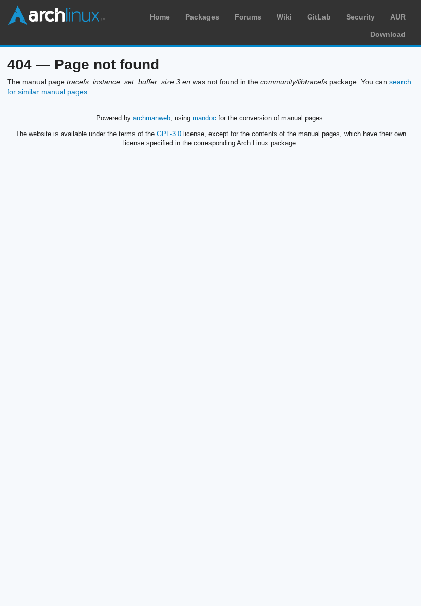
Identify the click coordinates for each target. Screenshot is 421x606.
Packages (202, 17)
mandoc (204, 118)
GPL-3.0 (169, 134)
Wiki (284, 17)
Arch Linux (56, 15)
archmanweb (151, 118)
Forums (248, 17)
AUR (398, 17)
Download (388, 34)
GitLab (319, 17)
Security (360, 17)
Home (160, 17)
